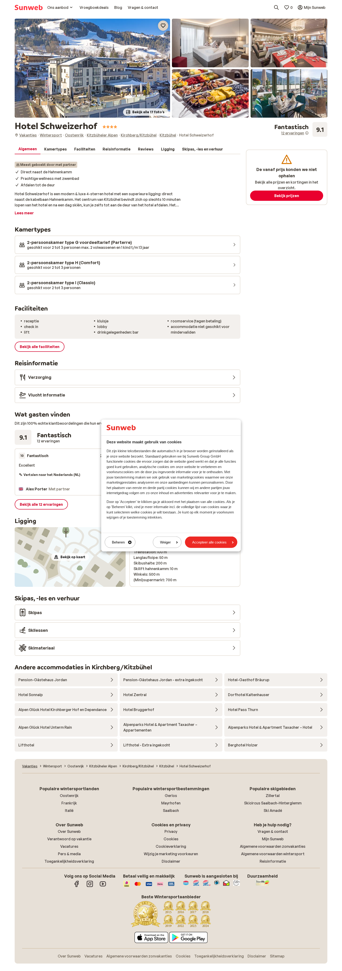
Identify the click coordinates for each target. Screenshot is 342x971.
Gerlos (171, 795)
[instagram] (90, 886)
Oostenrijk (69, 795)
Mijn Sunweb (273, 839)
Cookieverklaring (171, 846)
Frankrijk (69, 803)
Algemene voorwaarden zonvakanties (272, 846)
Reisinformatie (273, 861)
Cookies (171, 839)
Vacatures (69, 846)
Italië (69, 810)
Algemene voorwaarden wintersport (273, 853)
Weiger (165, 542)
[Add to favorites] (163, 26)
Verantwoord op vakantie (69, 839)
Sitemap (277, 956)
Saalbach (171, 810)
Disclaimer (171, 861)
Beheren (118, 542)
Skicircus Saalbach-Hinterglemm (273, 803)
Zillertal (273, 795)
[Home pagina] (29, 7)
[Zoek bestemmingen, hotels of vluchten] (276, 7)
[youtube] (103, 886)
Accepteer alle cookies (209, 542)
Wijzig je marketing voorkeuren (171, 853)
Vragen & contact (273, 831)
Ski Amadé (273, 810)
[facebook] (76, 886)
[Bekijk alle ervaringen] (300, 129)
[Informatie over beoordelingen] (307, 133)
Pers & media (69, 853)
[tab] (27, 149)
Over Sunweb (69, 831)
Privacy (170, 831)
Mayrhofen (171, 803)
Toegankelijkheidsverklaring (69, 861)
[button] (92, 68)
